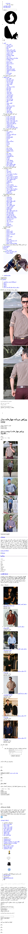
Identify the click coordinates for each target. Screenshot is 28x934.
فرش (7, 222)
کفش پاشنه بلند (10, 79)
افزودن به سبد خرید (5, 534)
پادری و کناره (9, 225)
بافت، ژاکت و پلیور (10, 49)
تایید (2, 918)
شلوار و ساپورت (10, 55)
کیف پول (8, 90)
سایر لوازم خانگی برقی (11, 210)
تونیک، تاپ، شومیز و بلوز (12, 58)
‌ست (7, 145)
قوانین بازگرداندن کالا (8, 845)
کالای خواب (9, 202)
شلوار (7, 71)
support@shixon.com (8, 877)
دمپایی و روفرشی (10, 86)
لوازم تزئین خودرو (10, 119)
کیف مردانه (9, 107)
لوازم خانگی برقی (7, 829)
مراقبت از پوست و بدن (11, 173)
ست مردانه (9, 73)
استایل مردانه (9, 252)
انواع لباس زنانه (7, 835)
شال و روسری (9, 52)
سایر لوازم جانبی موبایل (12, 127)
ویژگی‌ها (3, 556)
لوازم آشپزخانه (6, 831)
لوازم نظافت (9, 207)
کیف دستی (8, 92)
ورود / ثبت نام (10, 4)
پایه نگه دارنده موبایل (11, 123)
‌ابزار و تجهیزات (9, 218)
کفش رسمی (9, 84)
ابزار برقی (8, 220)
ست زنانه (8, 56)
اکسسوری (8, 180)
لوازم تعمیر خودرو (10, 118)
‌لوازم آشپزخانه (9, 212)
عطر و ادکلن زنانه (10, 165)
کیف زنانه (8, 88)
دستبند (7, 142)
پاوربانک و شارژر (10, 126)
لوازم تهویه (8, 209)
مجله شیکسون (6, 840)
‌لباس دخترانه (9, 231)
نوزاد (7, 237)
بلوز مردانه (8, 66)
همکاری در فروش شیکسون (10, 843)
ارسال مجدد (6, 918)
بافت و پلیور (9, 67)
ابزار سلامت (9, 182)
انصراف (13, 755)
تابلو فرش (8, 224)
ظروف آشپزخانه (10, 214)
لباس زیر (8, 60)
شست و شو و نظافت (11, 217)
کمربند (7, 158)
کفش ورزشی (9, 82)
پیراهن (7, 64)
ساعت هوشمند (9, 150)
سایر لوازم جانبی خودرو (12, 120)
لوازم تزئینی (9, 198)
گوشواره (8, 135)
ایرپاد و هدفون (9, 124)
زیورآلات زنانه (9, 131)
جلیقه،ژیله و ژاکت (10, 69)
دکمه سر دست (9, 161)
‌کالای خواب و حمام (10, 201)
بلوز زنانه (8, 47)
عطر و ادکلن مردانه (11, 164)
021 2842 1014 (6, 875)
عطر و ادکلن (9, 163)
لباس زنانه (8, 44)
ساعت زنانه (9, 148)
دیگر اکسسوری (10, 156)
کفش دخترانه (9, 232)
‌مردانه (7, 183)
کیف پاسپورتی (9, 94)
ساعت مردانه (9, 149)
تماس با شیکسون (7, 848)
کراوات (8, 157)
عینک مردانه (9, 154)
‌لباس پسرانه (9, 236)
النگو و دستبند (9, 137)
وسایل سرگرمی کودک (11, 243)
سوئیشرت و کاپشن (10, 70)
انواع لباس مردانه (7, 824)
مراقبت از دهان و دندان (11, 178)
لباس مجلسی (9, 45)
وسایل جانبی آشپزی (11, 216)
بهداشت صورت (10, 184)
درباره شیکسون (7, 839)
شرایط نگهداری (4, 573)
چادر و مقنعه (9, 54)
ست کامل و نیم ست (11, 134)
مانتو (7, 48)
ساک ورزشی (9, 96)
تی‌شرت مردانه (9, 63)
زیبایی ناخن (9, 172)
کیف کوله (8, 89)
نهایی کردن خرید (14, 773)
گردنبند (8, 138)
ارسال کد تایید (4, 909)
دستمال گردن (9, 160)
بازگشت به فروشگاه (5, 773)
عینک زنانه (8, 153)
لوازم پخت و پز (9, 206)
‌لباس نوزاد (8, 239)
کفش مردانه (9, 97)
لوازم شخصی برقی (10, 179)
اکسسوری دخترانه (10, 233)
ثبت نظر (17, 755)
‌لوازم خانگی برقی (10, 205)
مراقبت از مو (9, 175)
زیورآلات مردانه (10, 141)
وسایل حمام (9, 203)
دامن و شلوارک (9, 59)
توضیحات (3, 537)
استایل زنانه (9, 250)
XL (9, 438)
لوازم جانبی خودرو (10, 116)
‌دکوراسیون (9, 197)
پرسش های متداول (7, 847)
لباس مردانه (9, 62)
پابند (7, 139)
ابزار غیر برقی (9, 221)
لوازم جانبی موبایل (10, 122)
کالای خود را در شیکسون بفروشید (11, 841)
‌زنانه (7, 169)
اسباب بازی (9, 242)
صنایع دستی (9, 199)
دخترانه (8, 229)
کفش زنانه (8, 78)
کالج (7, 101)
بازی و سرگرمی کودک (11, 240)
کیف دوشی (9, 93)
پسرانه (7, 235)
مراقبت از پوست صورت (12, 176)
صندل (7, 85)
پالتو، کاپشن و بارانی (11, 51)
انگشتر (8, 133)
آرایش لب (8, 171)
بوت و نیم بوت (9, 81)
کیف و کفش (6, 832)
